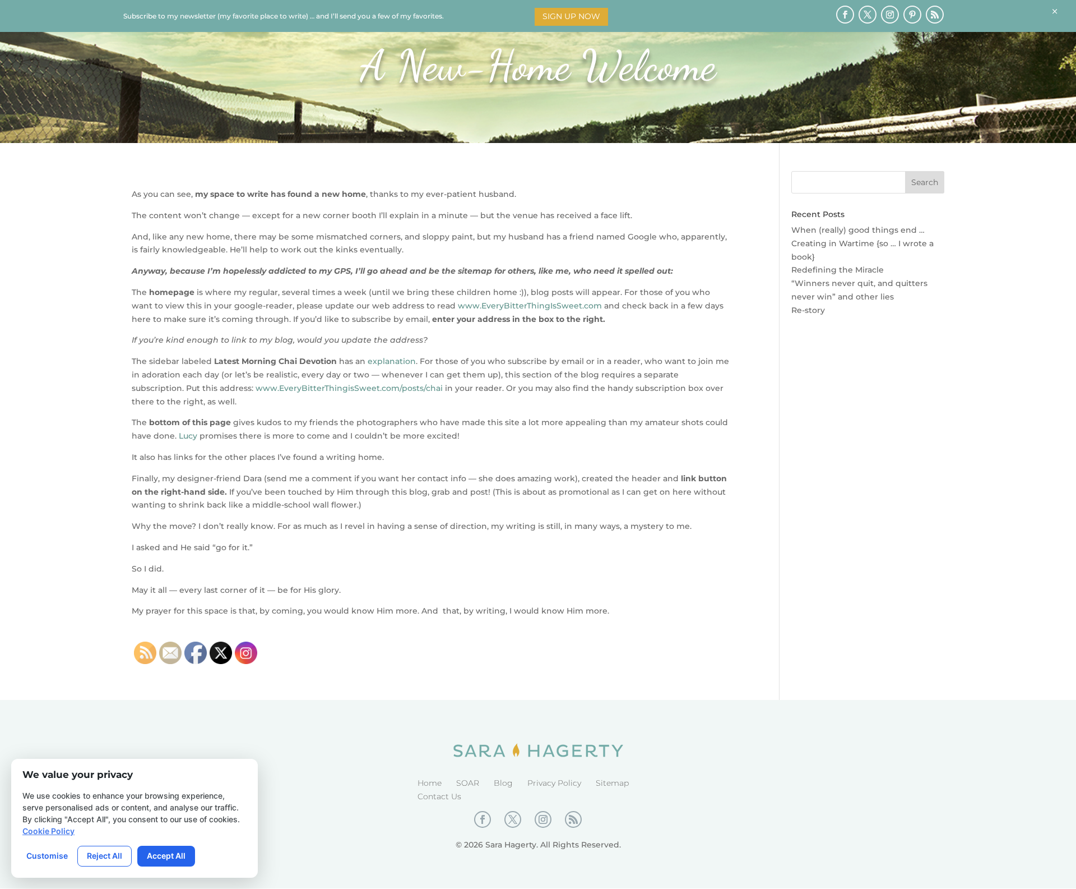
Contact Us (439, 796)
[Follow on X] (867, 15)
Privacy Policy (554, 783)
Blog (503, 783)
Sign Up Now (571, 16)
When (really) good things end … (858, 230)
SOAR (467, 783)
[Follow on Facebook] (845, 15)
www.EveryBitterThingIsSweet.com (530, 306)
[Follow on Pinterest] (912, 15)
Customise (47, 855)
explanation (392, 361)
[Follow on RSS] (935, 15)
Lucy (188, 436)
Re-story (808, 310)
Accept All (166, 855)
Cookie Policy (48, 831)
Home (430, 783)
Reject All (104, 855)
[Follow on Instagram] (890, 15)
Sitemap (612, 783)
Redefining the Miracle (837, 270)
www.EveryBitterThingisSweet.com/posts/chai (349, 388)
